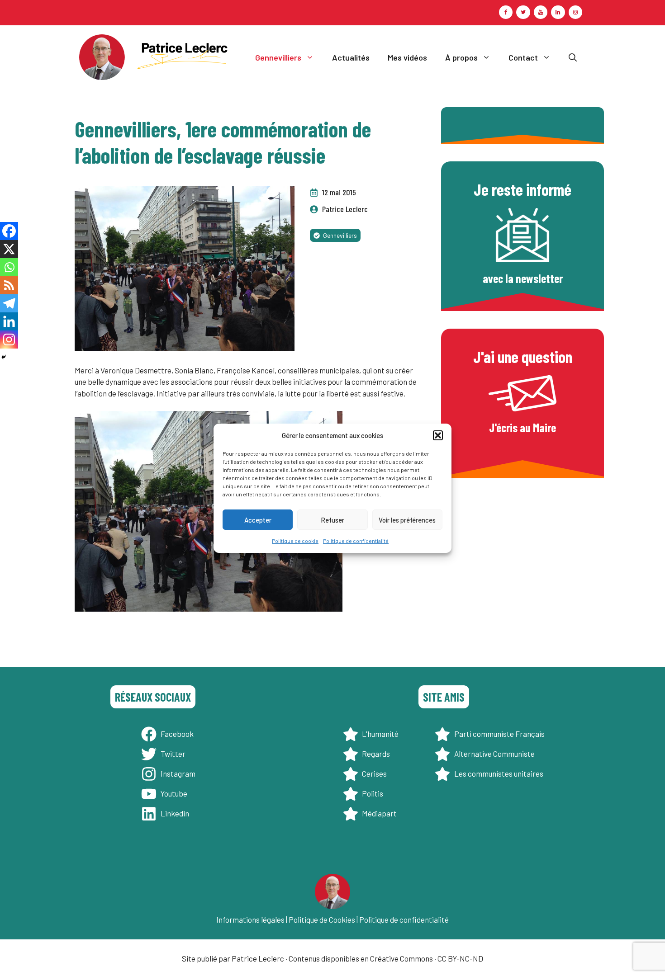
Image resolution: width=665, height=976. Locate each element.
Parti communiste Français (499, 733)
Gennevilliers (278, 57)
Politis (372, 793)
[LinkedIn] (558, 12)
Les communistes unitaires (498, 773)
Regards (376, 753)
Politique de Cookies (322, 919)
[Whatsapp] (9, 267)
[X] (9, 249)
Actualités (351, 57)
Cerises (374, 773)
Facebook (177, 733)
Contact (523, 57)
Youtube (174, 793)
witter (175, 753)
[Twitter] (523, 12)
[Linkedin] (9, 321)
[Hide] (3, 357)
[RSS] (9, 285)
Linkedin (175, 813)
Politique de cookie (295, 541)
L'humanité (380, 733)
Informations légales (250, 919)
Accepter (257, 520)
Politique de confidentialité (356, 541)
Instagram (178, 773)
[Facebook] (506, 12)
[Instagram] (575, 12)
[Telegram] (9, 303)
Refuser (332, 520)
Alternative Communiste (494, 753)
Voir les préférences (407, 520)
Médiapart (379, 813)
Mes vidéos (407, 57)
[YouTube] (540, 12)
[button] (437, 435)
